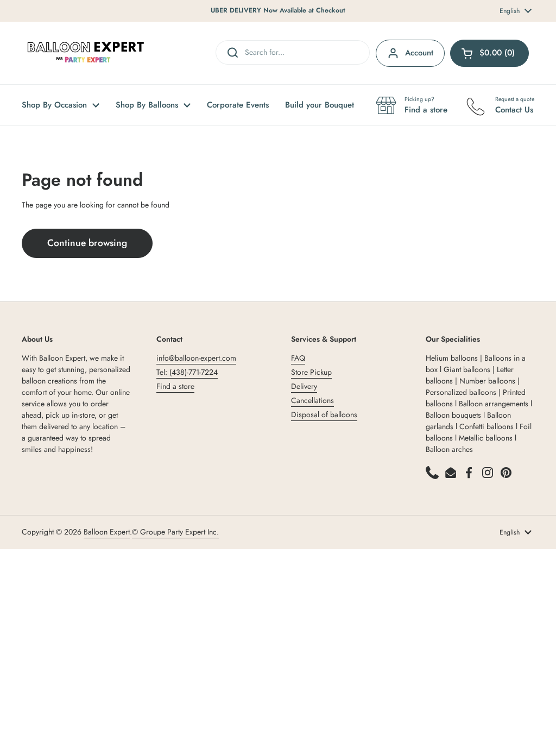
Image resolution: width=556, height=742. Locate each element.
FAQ (298, 358)
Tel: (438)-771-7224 (187, 372)
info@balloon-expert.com (196, 358)
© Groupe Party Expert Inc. (175, 531)
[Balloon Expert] (86, 53)
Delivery (304, 386)
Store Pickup (311, 372)
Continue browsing (87, 243)
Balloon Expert (107, 531)
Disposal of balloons (324, 414)
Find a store (175, 386)
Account (419, 53)
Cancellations (312, 400)
